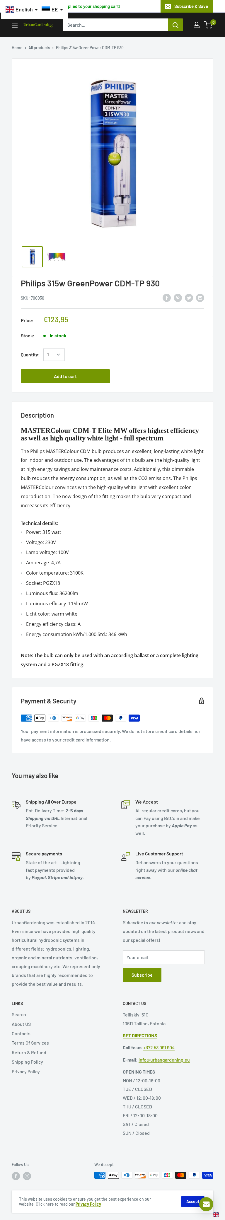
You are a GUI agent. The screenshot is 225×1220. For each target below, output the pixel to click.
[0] (208, 24)
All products (39, 47)
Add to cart (65, 376)
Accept (192, 1201)
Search (19, 1014)
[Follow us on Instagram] (27, 1176)
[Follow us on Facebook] (16, 1176)
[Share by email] (200, 297)
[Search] (175, 24)
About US (21, 1024)
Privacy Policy (26, 1071)
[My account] (197, 25)
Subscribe (142, 975)
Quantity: (30, 354)
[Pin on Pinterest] (178, 297)
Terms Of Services (30, 1042)
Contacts (21, 1033)
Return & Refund (29, 1052)
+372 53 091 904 (159, 1047)
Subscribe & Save (191, 6)
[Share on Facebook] (167, 297)
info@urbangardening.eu (164, 1059)
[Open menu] (15, 25)
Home (17, 47)
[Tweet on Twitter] (189, 297)
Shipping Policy (27, 1061)
